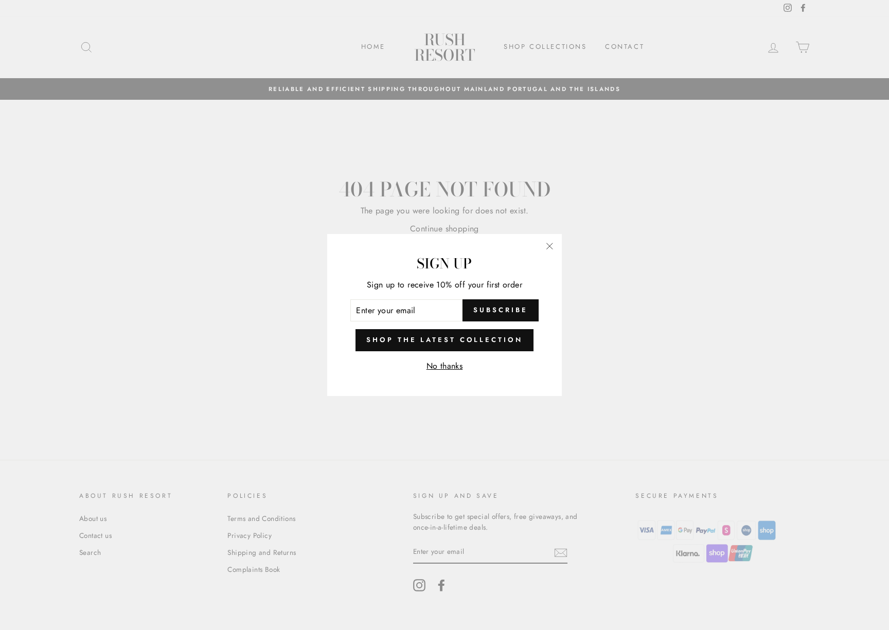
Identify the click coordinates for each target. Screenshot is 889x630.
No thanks (444, 366)
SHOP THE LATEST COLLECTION (444, 340)
